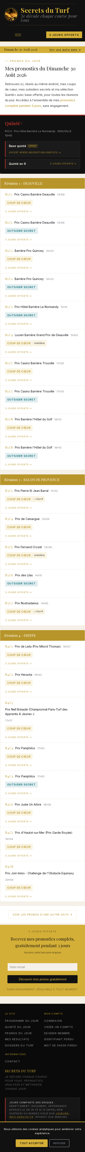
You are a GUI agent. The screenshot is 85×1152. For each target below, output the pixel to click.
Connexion (53, 1020)
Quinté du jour (18, 1027)
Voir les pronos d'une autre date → (42, 914)
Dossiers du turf (19, 1045)
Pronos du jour (18, 1033)
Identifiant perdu (59, 1039)
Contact (12, 1061)
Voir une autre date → (65, 49)
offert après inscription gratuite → (35, 152)
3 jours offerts (64, 34)
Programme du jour (22, 1020)
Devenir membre (57, 1033)
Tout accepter (32, 1143)
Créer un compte (58, 1027)
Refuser (59, 1143)
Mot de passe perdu (60, 1045)
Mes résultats (17, 1039)
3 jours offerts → (63, 163)
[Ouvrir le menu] (18, 35)
